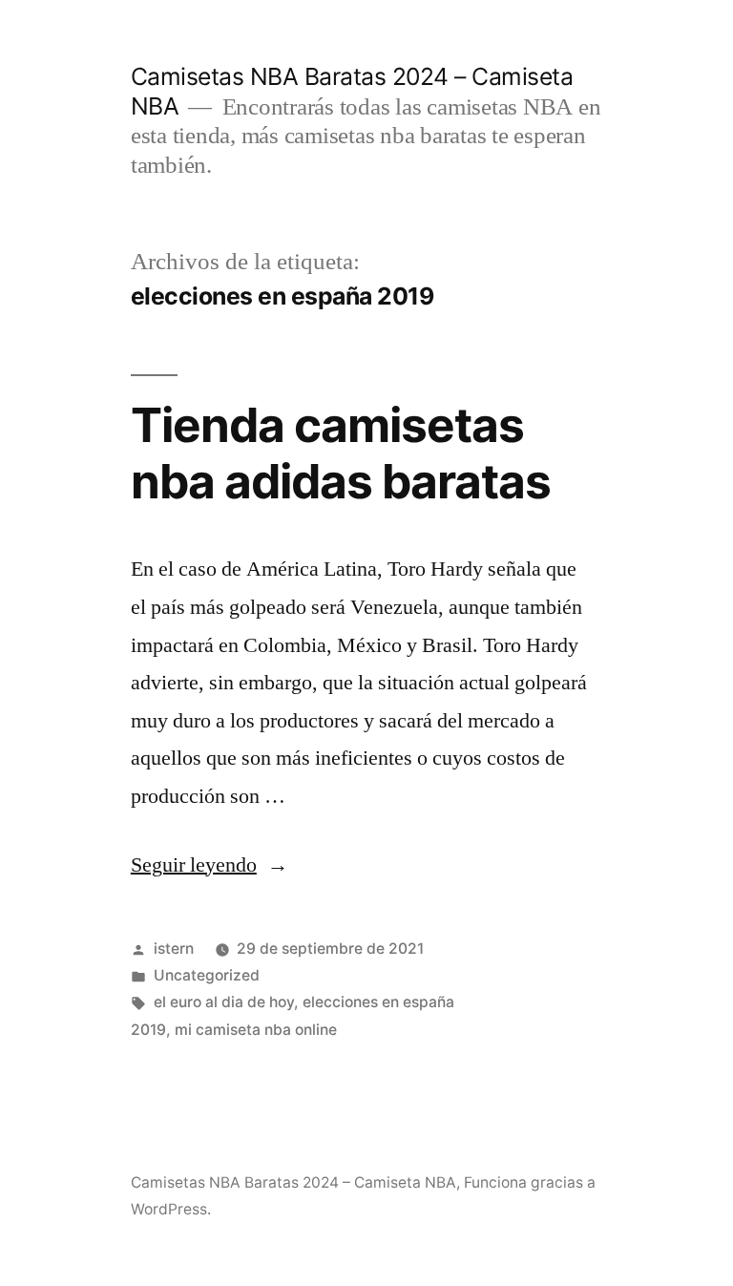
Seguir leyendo (209, 865)
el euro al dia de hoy (224, 1002)
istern (174, 948)
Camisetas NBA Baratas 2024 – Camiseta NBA (293, 1182)
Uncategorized (207, 975)
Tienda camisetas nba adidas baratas (341, 453)
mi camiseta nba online (256, 1030)
